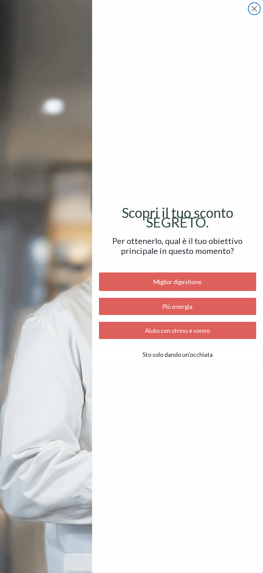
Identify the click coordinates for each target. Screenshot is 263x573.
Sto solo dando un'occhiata (177, 354)
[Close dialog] (254, 9)
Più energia (177, 306)
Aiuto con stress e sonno (177, 330)
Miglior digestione (177, 281)
